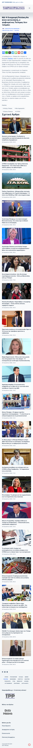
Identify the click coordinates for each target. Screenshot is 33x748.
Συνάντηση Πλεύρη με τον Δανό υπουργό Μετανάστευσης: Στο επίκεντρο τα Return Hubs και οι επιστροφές (15, 220)
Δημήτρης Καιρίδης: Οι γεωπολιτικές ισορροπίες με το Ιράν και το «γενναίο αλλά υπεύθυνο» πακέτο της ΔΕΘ (15, 386)
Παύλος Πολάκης (8, 111)
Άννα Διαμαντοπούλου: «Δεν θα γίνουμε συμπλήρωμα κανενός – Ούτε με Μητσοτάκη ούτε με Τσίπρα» (16, 276)
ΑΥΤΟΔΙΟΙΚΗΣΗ (8, 683)
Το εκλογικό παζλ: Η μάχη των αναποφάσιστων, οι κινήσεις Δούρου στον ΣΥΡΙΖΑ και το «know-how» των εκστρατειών (16, 550)
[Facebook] (2, 672)
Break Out (19, 681)
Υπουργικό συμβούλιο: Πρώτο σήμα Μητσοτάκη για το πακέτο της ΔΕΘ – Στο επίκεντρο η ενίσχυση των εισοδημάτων (14, 605)
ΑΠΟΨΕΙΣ (26, 681)
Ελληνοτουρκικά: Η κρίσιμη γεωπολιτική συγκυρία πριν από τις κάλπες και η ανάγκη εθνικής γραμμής (15, 577)
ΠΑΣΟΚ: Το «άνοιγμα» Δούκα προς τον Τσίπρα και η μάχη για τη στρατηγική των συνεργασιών (16, 632)
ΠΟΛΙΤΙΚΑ (17, 30)
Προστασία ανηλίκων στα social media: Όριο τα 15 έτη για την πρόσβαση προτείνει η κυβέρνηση (16, 331)
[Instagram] (7, 672)
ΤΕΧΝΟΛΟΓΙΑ (7, 681)
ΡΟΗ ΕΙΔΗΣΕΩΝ (13, 676)
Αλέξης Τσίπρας (7, 108)
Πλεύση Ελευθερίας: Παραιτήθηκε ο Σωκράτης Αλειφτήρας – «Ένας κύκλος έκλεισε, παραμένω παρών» (16, 303)
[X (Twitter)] (4, 672)
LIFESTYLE (20, 679)
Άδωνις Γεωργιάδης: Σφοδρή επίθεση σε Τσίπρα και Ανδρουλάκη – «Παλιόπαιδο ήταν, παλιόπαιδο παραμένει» (15, 522)
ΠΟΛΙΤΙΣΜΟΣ (17, 683)
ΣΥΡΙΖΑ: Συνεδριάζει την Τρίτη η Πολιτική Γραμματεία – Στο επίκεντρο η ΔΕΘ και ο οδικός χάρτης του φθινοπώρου (15, 165)
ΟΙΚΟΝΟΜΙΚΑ (13, 679)
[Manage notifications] (29, 744)
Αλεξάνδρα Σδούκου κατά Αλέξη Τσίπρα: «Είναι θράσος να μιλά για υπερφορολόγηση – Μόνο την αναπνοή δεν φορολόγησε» (16, 248)
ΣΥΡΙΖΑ (17, 111)
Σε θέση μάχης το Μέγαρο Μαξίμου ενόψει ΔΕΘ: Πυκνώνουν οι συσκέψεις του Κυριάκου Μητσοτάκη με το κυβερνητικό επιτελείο (16, 441)
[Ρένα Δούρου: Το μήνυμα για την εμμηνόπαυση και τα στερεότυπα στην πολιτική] (16, 484)
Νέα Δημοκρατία (19, 108)
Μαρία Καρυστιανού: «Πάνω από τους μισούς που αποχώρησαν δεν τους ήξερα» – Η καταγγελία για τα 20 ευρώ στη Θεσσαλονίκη (16, 358)
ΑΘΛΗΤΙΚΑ (27, 679)
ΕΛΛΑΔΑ (21, 676)
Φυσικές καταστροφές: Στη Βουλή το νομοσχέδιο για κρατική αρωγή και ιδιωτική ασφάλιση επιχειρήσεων (15, 138)
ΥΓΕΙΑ (13, 681)
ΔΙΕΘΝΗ (26, 676)
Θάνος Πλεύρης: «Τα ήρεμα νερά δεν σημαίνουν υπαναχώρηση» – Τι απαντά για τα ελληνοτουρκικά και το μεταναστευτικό (16, 414)
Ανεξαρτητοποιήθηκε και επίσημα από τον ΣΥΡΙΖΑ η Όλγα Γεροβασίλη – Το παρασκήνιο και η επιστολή (15, 469)
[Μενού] (29, 8)
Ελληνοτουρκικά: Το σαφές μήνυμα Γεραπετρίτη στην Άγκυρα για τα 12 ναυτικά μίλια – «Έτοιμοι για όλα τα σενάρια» (15, 660)
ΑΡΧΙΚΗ (6, 676)
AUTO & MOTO (25, 683)
